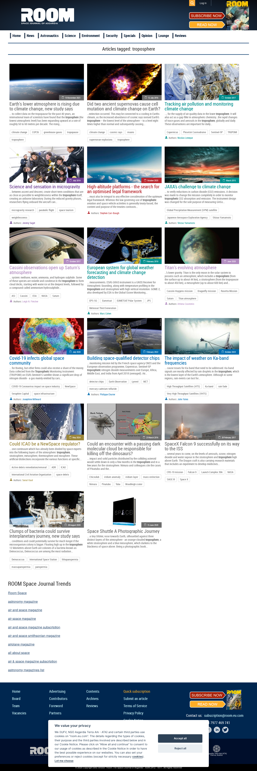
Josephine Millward (31, 399)
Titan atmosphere (187, 298)
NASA (44, 296)
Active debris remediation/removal (29, 467)
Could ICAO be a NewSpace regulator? (44, 443)
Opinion (147, 35)
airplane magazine (21, 644)
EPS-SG (93, 300)
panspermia (41, 567)
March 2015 (231, 180)
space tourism (66, 210)
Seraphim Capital (20, 393)
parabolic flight (46, 210)
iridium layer (131, 477)
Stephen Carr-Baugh (109, 213)
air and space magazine (25, 610)
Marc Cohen (105, 313)
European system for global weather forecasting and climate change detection (120, 272)
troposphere (18, 139)
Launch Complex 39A (211, 472)
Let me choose (64, 760)
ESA (35, 296)
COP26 (35, 132)
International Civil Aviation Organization (31, 474)
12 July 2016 (153, 97)
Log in (203, 3)
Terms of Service (135, 705)
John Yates (182, 399)
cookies (137, 756)
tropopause (72, 132)
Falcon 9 (192, 472)
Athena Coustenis (185, 303)
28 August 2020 (74, 524)
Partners (55, 713)
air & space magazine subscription (32, 661)
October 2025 (152, 180)
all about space (19, 652)
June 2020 (231, 261)
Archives (92, 698)
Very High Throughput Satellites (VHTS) (187, 393)
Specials (130, 35)
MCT (145, 381)
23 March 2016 (152, 437)
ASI (13, 296)
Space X (184, 479)
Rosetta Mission (229, 291)
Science (70, 35)
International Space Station (43, 559)
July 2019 (77, 180)
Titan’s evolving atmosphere (190, 267)
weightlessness (19, 217)
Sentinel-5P (217, 132)
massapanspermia (21, 567)
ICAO (63, 467)
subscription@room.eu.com (223, 715)
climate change (19, 132)
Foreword (56, 705)
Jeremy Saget (28, 222)
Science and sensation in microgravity (44, 186)
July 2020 (77, 351)
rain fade (222, 386)
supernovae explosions (100, 139)
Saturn (55, 296)
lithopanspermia (70, 559)
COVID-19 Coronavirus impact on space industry (36, 386)
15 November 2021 (73, 97)
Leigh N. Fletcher (30, 301)
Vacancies (19, 713)
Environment (91, 35)
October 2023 (230, 351)
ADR (54, 467)
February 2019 (152, 261)
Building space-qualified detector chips (123, 358)
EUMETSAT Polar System (129, 300)
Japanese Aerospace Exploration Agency (187, 217)
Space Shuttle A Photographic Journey (123, 531)
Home (16, 35)
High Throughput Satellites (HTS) (183, 386)
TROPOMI (232, 132)
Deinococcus (18, 559)
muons (130, 132)
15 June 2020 (152, 524)
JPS (149, 300)
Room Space (17, 592)
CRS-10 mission (175, 472)
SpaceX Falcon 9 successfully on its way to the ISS (202, 446)
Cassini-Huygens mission (180, 291)
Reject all (180, 748)
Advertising (57, 691)
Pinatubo (106, 484)
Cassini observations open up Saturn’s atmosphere (44, 270)
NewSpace (70, 386)
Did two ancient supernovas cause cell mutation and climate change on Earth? (123, 106)
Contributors (58, 698)
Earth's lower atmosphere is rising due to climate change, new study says (44, 106)
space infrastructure (44, 393)
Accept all (180, 738)
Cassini (24, 296)
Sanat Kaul (27, 480)
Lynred (135, 381)
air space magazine (22, 618)
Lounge (163, 35)
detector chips (96, 381)
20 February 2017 (229, 437)
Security (112, 35)
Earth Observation (118, 381)
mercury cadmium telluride (103, 389)
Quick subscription (136, 691)
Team (15, 705)
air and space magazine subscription (34, 627)
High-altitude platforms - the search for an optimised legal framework (123, 189)
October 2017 (230, 97)
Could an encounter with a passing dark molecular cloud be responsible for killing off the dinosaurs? (123, 448)
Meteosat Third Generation (102, 308)
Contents (92, 691)
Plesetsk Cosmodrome (194, 132)
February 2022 (152, 351)
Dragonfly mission (207, 291)
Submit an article (135, 698)
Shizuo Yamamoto (222, 217)
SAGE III (171, 479)
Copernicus (172, 132)
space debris (62, 474)
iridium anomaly (112, 477)
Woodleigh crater (133, 484)
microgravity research (23, 210)
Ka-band (209, 386)
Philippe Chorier (107, 394)
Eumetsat (107, 300)
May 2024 (76, 437)
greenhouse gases (53, 132)
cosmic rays (116, 132)
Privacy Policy (133, 713)
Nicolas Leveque (185, 137)
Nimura (93, 484)
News (30, 35)
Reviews (180, 35)
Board (16, 698)
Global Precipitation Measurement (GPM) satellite (192, 210)
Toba (118, 484)
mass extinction (151, 477)
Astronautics (49, 35)
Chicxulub (94, 477)
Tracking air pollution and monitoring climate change (199, 106)
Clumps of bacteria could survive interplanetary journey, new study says (44, 533)
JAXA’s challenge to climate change (198, 186)
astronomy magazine (23, 601)
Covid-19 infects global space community (36, 360)
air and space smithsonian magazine (34, 635)
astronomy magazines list (26, 670)
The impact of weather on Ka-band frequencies (197, 360)
